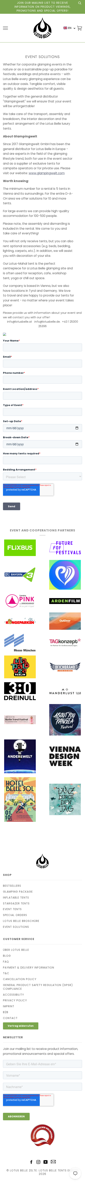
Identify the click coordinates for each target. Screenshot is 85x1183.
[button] (69, 28)
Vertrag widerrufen (21, 1025)
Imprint (8, 1006)
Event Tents (12, 909)
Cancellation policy (19, 979)
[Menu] (5, 28)
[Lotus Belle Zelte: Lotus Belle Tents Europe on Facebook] (31, 1163)
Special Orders (15, 915)
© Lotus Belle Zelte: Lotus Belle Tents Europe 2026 (43, 1172)
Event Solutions (16, 927)
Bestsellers (12, 886)
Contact (10, 1018)
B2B (5, 1012)
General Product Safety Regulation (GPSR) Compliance (38, 987)
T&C (6, 973)
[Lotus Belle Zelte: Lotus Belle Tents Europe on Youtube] (45, 1163)
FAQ (6, 962)
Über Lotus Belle (16, 950)
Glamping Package (18, 892)
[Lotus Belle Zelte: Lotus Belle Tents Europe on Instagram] (38, 1163)
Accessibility (13, 995)
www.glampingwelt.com (47, 173)
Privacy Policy (15, 1000)
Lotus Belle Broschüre (21, 921)
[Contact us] (53, 1162)
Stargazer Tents (16, 903)
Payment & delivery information (28, 967)
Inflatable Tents (16, 897)
